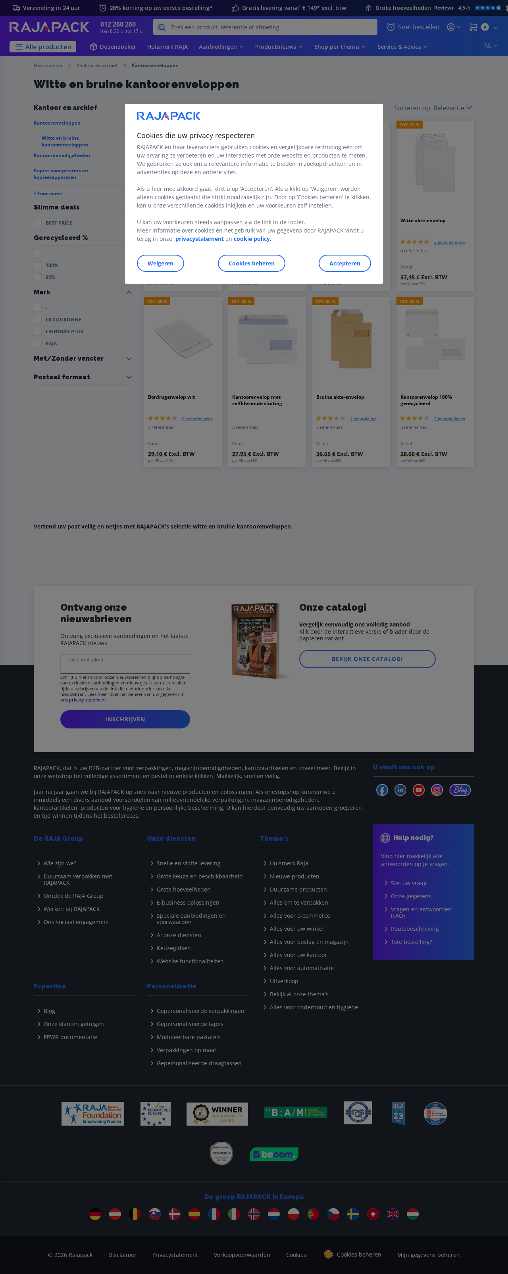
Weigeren (160, 263)
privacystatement (199, 238)
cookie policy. (252, 238)
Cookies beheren (252, 263)
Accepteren (344, 263)
